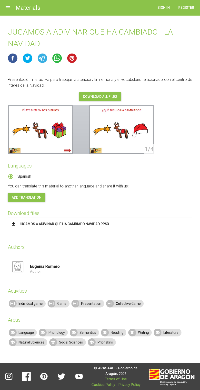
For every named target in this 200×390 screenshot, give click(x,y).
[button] (13, 58)
